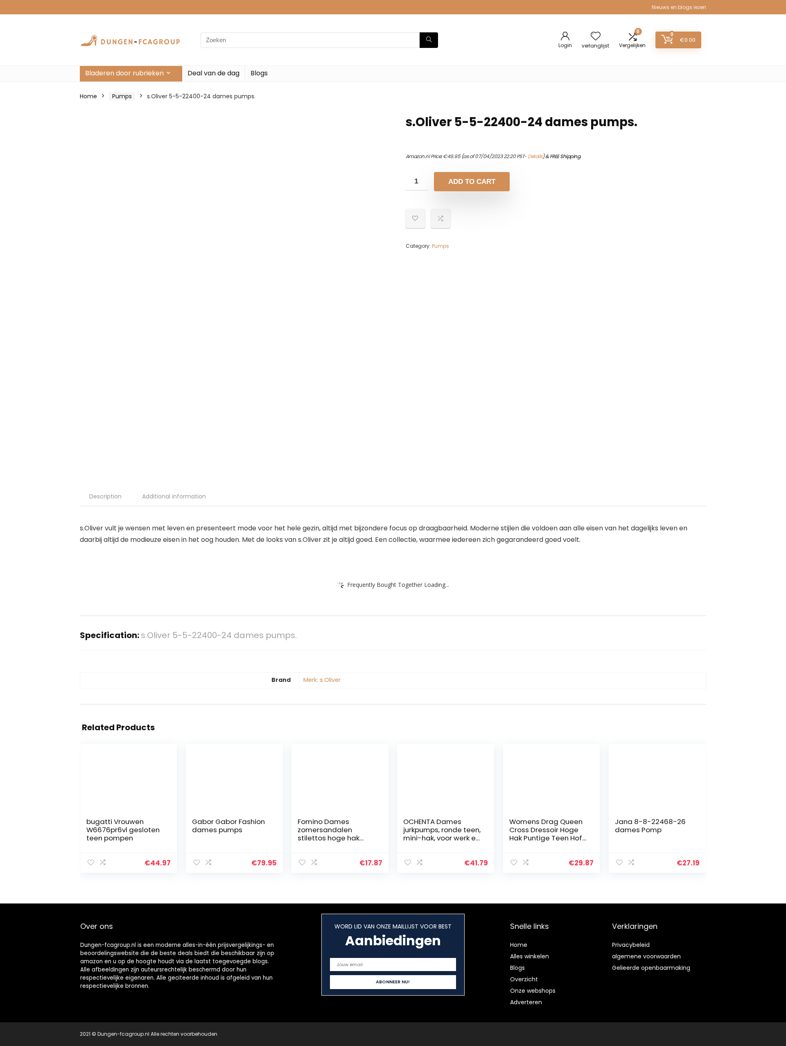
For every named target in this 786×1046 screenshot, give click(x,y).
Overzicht (524, 979)
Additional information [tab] (174, 496)
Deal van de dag (213, 73)
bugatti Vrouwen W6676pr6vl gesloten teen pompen (123, 830)
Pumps (122, 96)
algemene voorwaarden (646, 956)
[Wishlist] (596, 36)
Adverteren (526, 1002)
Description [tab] (105, 496)
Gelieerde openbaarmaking (651, 968)
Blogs (259, 73)
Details (535, 156)
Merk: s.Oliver (322, 680)
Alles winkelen (529, 956)
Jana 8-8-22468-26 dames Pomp (650, 826)
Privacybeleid (631, 945)
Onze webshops (533, 991)
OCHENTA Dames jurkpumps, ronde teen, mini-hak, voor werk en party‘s (442, 834)
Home (88, 96)
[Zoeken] (429, 40)
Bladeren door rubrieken (124, 73)
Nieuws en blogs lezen (679, 7)
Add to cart (471, 182)
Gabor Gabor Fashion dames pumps (228, 826)
